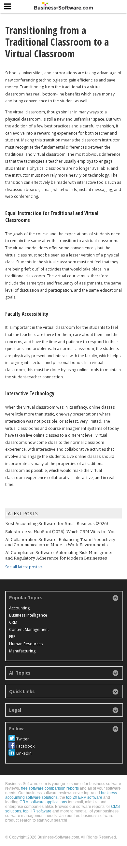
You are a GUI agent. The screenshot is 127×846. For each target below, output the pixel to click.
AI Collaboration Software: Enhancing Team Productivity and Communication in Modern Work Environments (60, 542)
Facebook (25, 746)
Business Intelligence (28, 615)
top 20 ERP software (84, 797)
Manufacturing (22, 651)
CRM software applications (43, 802)
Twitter (22, 739)
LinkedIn (24, 753)
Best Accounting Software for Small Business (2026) (56, 523)
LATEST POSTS (21, 513)
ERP (12, 636)
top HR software (37, 811)
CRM (13, 622)
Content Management (29, 629)
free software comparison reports (50, 788)
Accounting (19, 608)
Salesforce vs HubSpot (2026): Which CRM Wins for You (60, 531)
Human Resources (26, 644)
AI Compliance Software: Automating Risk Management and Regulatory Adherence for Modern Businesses (60, 555)
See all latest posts (22, 567)
